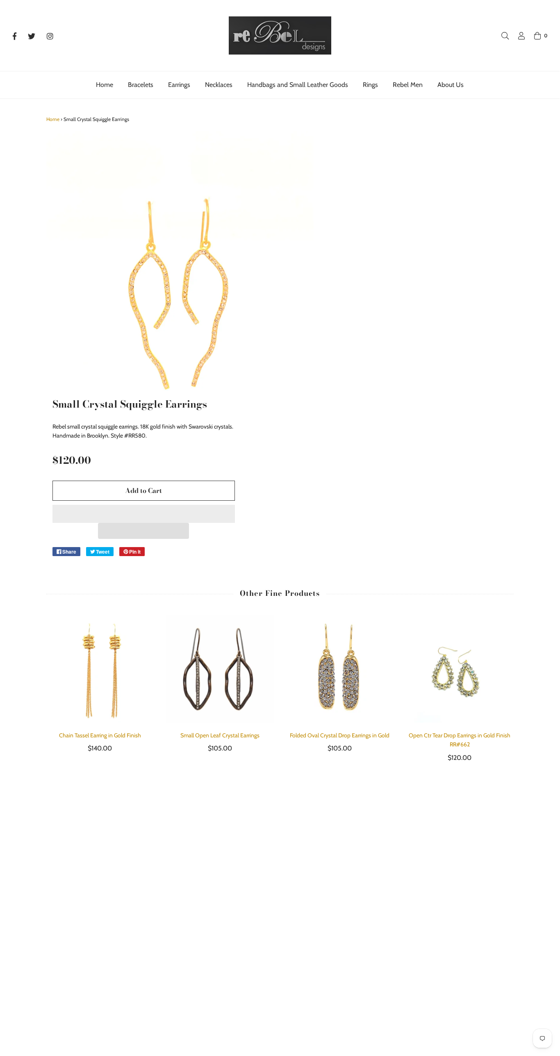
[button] (143, 514)
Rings (370, 85)
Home (104, 85)
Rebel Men (408, 85)
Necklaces (218, 85)
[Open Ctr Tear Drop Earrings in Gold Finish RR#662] (460, 669)
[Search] (501, 35)
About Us (450, 85)
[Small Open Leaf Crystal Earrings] (220, 669)
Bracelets (140, 85)
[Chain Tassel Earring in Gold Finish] (100, 669)
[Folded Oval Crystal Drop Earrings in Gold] (340, 669)
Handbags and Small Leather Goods (297, 85)
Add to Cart (143, 490)
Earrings (179, 85)
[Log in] (517, 35)
